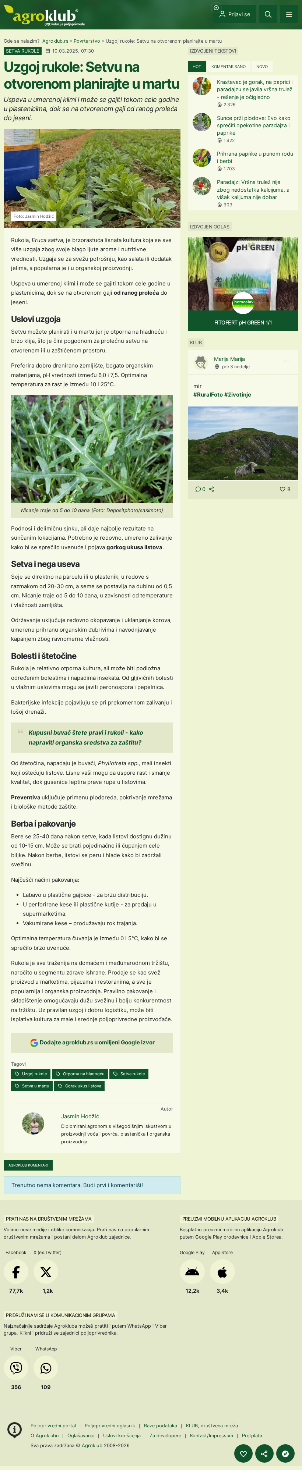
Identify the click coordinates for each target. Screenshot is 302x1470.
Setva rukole (132, 1073)
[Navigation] (289, 14)
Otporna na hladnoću (83, 1073)
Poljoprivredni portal (54, 1425)
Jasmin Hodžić (80, 1116)
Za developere (165, 1435)
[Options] (286, 361)
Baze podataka (161, 1425)
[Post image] (243, 443)
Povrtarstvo (87, 41)
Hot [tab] (197, 66)
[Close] (268, 14)
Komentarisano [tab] (228, 66)
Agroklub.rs (55, 41)
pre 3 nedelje (236, 366)
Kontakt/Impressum (211, 1435)
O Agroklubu (45, 1435)
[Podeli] (264, 1453)
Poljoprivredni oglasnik (111, 1425)
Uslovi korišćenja (122, 1435)
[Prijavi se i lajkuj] (243, 1453)
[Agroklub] (44, 14)
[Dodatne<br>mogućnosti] (285, 1453)
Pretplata (252, 1435)
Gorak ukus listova (82, 1086)
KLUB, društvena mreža (212, 1425)
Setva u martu (35, 1086)
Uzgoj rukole (34, 1073)
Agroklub (92, 1445)
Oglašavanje (80, 1435)
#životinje (237, 394)
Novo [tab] (262, 66)
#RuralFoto (208, 394)
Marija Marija (229, 359)
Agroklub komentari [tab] (28, 1165)
